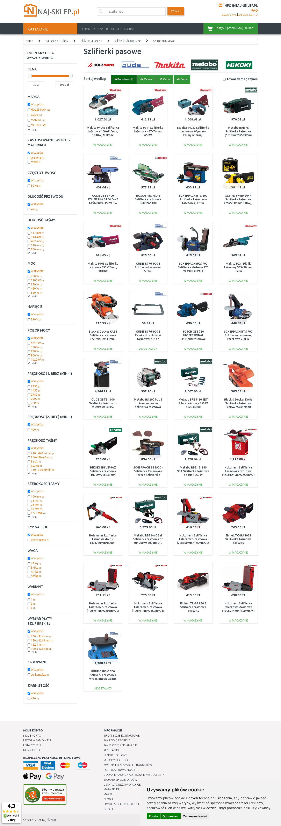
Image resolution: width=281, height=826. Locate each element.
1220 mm (38, 513)
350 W (36, 276)
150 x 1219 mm (42, 640)
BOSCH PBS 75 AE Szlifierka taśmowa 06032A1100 (148, 199)
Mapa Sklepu (112, 789)
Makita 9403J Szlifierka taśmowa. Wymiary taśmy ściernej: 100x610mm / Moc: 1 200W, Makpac (193, 135)
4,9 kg (36, 575)
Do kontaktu (40, 674)
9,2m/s (37, 465)
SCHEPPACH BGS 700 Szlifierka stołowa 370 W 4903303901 (193, 267)
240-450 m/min (42, 457)
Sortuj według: (95, 79)
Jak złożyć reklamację (120, 745)
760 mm (37, 249)
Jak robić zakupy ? (116, 740)
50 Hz (36, 185)
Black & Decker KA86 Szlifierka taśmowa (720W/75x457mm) (238, 403)
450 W (36, 288)
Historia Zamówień (37, 740)
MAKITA (38, 120)
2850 (36, 386)
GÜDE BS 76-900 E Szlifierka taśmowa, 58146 (148, 267)
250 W (36, 284)
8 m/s (36, 461)
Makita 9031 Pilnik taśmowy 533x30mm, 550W (238, 267)
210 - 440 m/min (43, 453)
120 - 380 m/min (43, 469)
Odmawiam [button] (171, 816)
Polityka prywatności (119, 769)
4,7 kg (36, 571)
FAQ (254, 10)
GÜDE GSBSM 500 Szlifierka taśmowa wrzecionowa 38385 (102, 675)
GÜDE (36, 114)
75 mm (36, 500)
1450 (36, 390)
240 (35, 402)
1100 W (37, 280)
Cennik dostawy (91, 28)
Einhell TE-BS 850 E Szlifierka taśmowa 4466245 (193, 607)
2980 (36, 394)
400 (35, 429)
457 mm (37, 241)
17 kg (36, 563)
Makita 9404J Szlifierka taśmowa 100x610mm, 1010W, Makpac (103, 131)
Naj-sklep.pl (49, 819)
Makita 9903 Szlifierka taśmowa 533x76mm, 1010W (103, 267)
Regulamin (113, 28)
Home (29, 40)
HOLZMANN (40, 109)
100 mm (37, 496)
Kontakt (130, 28)
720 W (36, 351)
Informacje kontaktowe (121, 735)
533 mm (37, 233)
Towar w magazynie (242, 79)
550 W (36, 292)
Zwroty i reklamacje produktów (127, 764)
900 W (36, 355)
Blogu (108, 799)
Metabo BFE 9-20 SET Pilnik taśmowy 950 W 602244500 (193, 403)
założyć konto (248, 15)
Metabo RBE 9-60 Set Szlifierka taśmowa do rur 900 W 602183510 (148, 539)
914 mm (37, 237)
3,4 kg (36, 567)
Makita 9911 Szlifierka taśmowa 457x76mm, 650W (148, 131)
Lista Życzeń (32, 745)
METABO (38, 125)
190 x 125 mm (41, 648)
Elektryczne (40, 539)
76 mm (36, 504)
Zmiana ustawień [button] (195, 816)
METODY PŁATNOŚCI (116, 760)
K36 (35, 698)
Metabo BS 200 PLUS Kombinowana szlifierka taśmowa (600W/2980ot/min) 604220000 (148, 407)
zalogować (229, 15)
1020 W (37, 359)
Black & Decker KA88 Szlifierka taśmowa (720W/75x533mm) (103, 335)
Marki (107, 794)
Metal (36, 162)
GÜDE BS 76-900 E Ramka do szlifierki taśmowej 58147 (148, 335)
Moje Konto (32, 735)
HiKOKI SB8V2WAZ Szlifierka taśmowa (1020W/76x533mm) (102, 471)
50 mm (36, 509)
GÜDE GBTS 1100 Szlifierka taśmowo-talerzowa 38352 (103, 403)
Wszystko (37, 104)
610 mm (37, 245)
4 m (34, 209)
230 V (36, 319)
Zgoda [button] (153, 816)
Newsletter (31, 750)
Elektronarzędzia (91, 40)
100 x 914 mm (41, 636)
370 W (36, 347)
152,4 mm (38, 644)
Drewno (37, 157)
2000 (36, 398)
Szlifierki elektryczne (127, 40)
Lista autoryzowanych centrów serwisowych (137, 784)
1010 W (37, 343)
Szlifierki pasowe (164, 40)
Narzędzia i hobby (56, 40)
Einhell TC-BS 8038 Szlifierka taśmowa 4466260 (238, 539)
